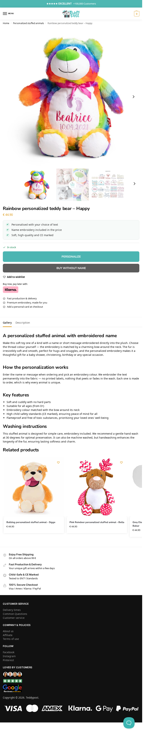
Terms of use (11, 639)
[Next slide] (133, 97)
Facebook (8, 652)
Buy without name (71, 268)
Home (6, 23)
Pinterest (8, 660)
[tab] (7, 322)
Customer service (14, 618)
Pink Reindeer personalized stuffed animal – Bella (96, 522)
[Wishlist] (58, 462)
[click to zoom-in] (72, 96)
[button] (136, 13)
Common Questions (15, 614)
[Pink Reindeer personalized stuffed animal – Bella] (97, 487)
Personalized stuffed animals (28, 23)
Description (22, 322)
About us (8, 631)
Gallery (7, 322)
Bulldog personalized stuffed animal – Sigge (30, 522)
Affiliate (7, 635)
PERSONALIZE (71, 257)
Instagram (9, 656)
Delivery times (12, 610)
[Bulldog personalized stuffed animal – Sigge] (34, 487)
